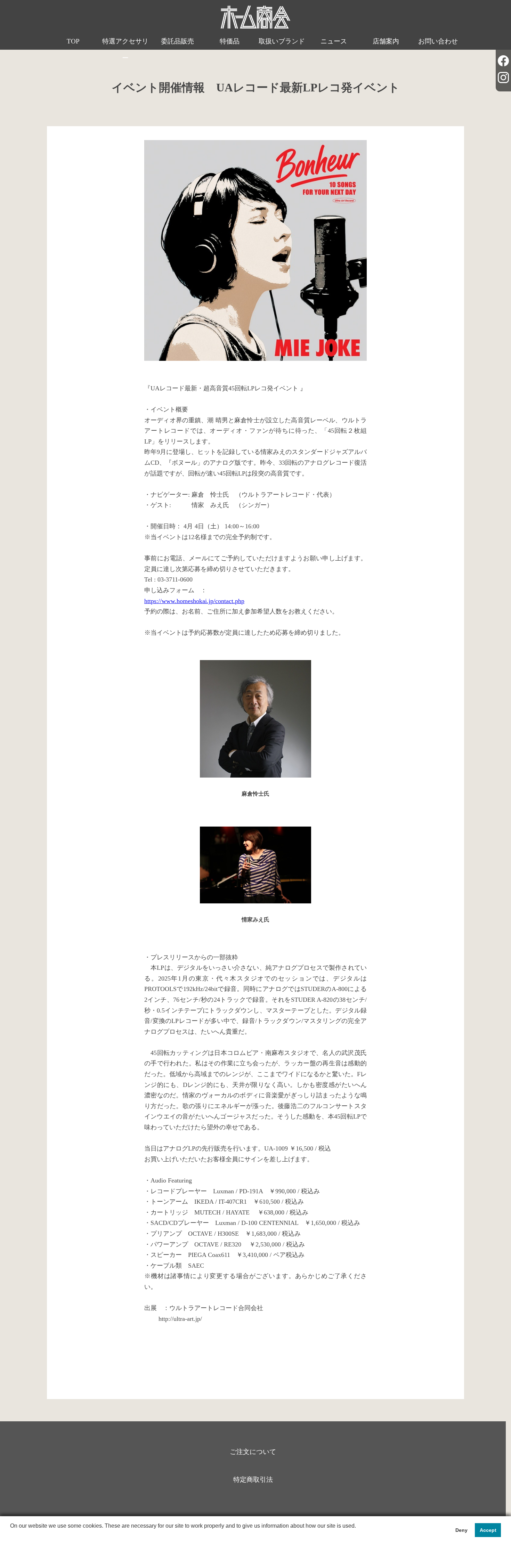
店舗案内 (386, 41)
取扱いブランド (282, 41)
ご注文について (253, 1451)
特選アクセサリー (125, 50)
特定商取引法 (253, 1479)
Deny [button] (461, 1530)
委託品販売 (177, 41)
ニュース (334, 41)
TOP (73, 41)
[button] (11, 1535)
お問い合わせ (438, 41)
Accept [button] (488, 1530)
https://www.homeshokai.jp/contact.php (194, 601)
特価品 (230, 41)
